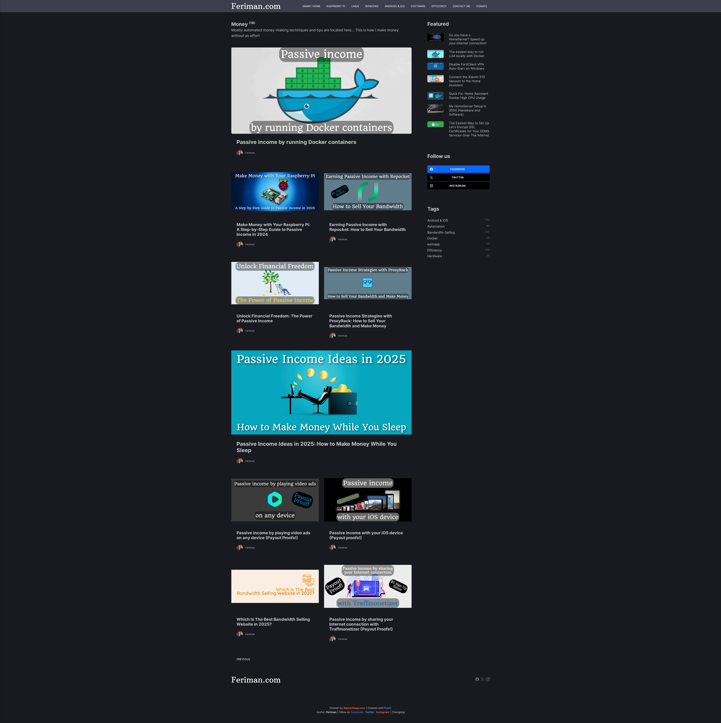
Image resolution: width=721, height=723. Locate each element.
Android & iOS (395, 6)
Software (418, 6)
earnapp (433, 244)
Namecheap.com (354, 707)
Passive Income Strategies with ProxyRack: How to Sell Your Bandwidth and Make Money (360, 320)
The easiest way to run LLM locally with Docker (466, 54)
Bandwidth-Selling (441, 232)
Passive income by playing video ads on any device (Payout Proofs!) (273, 535)
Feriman (250, 152)
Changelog (398, 712)
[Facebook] (477, 680)
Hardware (434, 256)
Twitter (458, 177)
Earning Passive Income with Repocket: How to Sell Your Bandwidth (367, 227)
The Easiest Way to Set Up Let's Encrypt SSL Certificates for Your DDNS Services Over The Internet (469, 129)
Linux (355, 6)
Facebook (457, 169)
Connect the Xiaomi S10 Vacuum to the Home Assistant (467, 81)
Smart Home (311, 6)
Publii (387, 707)
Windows (372, 6)
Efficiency (439, 6)
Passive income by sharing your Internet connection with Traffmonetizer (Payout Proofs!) (361, 624)
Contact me (461, 6)
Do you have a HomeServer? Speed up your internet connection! (467, 39)
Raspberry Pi (336, 6)
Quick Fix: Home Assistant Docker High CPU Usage (468, 96)
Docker (432, 238)
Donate (481, 6)
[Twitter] (482, 680)
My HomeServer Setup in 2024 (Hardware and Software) (467, 110)
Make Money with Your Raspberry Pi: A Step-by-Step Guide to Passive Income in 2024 (273, 229)
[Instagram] (488, 680)
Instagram (457, 185)
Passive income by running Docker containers (296, 142)
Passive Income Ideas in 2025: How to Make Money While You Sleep (317, 447)
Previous (243, 659)
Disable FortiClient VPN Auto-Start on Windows (466, 66)
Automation (436, 226)
